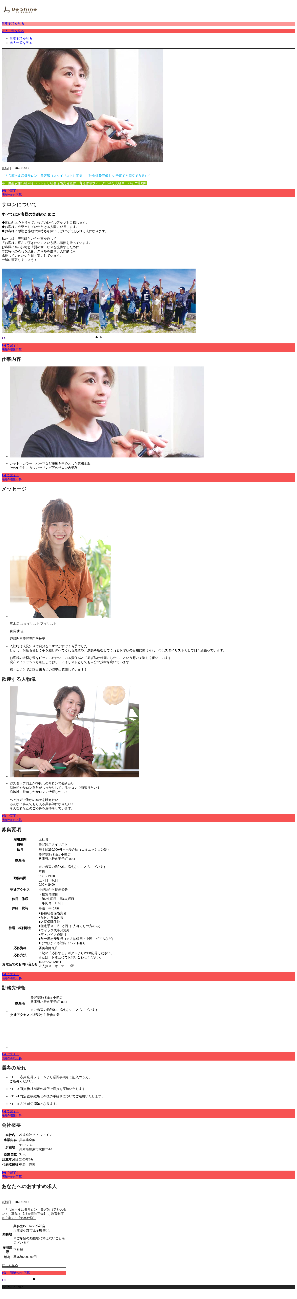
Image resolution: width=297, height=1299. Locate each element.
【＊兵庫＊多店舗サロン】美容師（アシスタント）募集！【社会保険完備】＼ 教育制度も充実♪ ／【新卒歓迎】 (34, 1214)
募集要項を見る (13, 23)
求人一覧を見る (13, 31)
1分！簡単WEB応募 (16, 1273)
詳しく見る (10, 1265)
